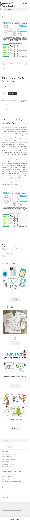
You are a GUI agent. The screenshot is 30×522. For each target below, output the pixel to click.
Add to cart (12, 93)
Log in (3, 492)
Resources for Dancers (8, 476)
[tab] (15, 109)
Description (4, 109)
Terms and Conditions (15, 519)
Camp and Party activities (9, 464)
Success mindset (7, 479)
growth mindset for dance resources (11, 469)
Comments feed (5, 495)
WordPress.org (5, 497)
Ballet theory (10, 17)
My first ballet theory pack (20, 246)
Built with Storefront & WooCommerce (11, 510)
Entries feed (4, 494)
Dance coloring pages (8, 466)
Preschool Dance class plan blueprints (12, 471)
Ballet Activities (10, 100)
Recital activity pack (8, 474)
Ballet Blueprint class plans (9, 454)
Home (4, 17)
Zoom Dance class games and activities (17, 101)
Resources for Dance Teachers (9, 5)
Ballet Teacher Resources (20, 100)
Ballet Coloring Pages (8, 456)
